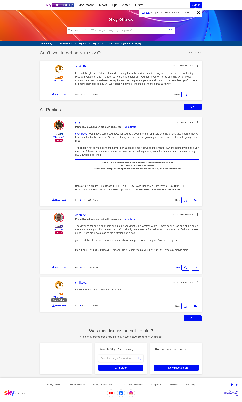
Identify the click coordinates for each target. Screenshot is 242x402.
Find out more (129, 127)
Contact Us (174, 385)
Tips (114, 5)
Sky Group (191, 385)
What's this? (58, 80)
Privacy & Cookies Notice (103, 385)
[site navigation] (41, 5)
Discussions (86, 5)
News (103, 5)
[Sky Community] (60, 5)
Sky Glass (121, 19)
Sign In (196, 5)
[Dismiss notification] (198, 12)
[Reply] (195, 94)
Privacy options (53, 385)
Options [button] (192, 52)
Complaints (156, 385)
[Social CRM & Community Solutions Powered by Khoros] (231, 393)
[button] (197, 66)
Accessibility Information (133, 385)
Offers (139, 5)
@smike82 (81, 133)
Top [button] (235, 384)
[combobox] (127, 30)
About (126, 5)
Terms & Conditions (76, 385)
